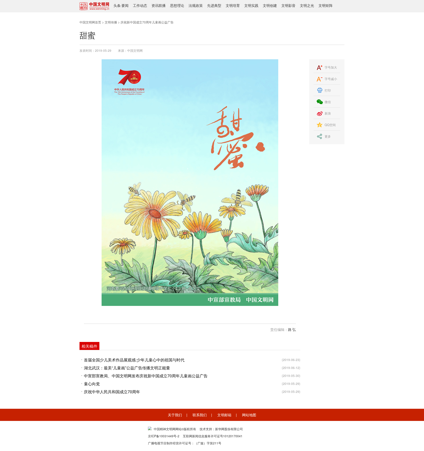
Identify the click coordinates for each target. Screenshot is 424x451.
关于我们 (175, 414)
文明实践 (251, 5)
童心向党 (92, 383)
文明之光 (307, 5)
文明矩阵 (325, 5)
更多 (328, 136)
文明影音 (288, 5)
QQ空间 (330, 125)
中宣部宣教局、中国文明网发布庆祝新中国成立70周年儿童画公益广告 (146, 375)
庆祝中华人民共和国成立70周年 (112, 391)
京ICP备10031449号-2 (163, 436)
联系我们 (200, 414)
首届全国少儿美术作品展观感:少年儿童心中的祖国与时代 (134, 360)
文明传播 (111, 22)
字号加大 (331, 67)
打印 (328, 90)
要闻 (125, 5)
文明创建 (270, 5)
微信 (328, 102)
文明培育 (233, 5)
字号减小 (331, 79)
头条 (117, 5)
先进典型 (214, 5)
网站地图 (249, 414)
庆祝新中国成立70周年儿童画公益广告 (147, 22)
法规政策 (196, 5)
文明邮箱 (224, 414)
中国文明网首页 (90, 22)
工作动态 (140, 5)
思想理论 (177, 5)
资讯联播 (158, 5)
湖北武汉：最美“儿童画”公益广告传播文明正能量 (127, 367)
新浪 (328, 113)
